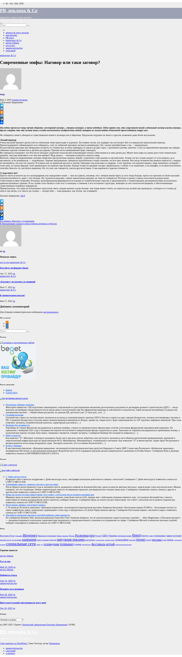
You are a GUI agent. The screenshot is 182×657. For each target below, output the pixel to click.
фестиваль (98, 544)
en (3, 94)
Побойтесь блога (8, 575)
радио (148, 540)
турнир (77, 544)
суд (42, 545)
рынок (170, 540)
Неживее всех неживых (12, 589)
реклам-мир (11, 35)
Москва (71, 536)
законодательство (14, 48)
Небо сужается (13, 435)
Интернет (30, 535)
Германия (18, 536)
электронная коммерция (123, 544)
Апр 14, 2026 (6, 581)
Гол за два (5, 561)
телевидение (51, 544)
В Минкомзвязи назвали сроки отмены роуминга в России (28, 223)
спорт (38, 545)
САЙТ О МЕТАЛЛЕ (13, 470)
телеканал (66, 544)
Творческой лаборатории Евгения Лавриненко (44, 624)
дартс (151, 536)
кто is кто (10, 45)
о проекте (10, 653)
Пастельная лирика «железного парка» (26, 505)
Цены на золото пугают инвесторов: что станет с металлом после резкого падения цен (50, 494)
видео (145, 535)
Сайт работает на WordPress (13, 643)
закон (169, 535)
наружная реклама (71, 539)
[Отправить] (91, 122)
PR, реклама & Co (18, 10)
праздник (132, 540)
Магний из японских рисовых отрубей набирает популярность (38, 515)
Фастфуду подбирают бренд (14, 268)
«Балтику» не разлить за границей (17, 282)
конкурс (53, 540)
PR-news (10, 38)
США (105, 535)
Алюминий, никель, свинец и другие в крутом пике (32, 484)
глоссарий (10, 50)
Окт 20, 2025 (6, 608)
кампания (29, 539)
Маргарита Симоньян (47, 536)
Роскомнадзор (85, 535)
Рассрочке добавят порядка (20, 405)
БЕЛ (23, 196)
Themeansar (54, 643)
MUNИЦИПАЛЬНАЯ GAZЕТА (17, 398)
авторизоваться (50, 312)
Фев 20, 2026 (6, 594)
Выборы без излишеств (18, 425)
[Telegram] (91, 105)
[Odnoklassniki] (91, 112)
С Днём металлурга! (16, 477)
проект (141, 539)
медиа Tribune (12, 43)
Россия (98, 536)
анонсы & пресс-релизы (17, 32)
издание (177, 535)
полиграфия (121, 539)
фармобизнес (86, 544)
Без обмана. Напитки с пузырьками (17, 221)
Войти (9, 390)
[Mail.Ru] (91, 115)
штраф (110, 544)
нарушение (90, 540)
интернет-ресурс (6, 540)
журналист (160, 535)
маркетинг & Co (13, 40)
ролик (164, 540)
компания (45, 540)
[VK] (91, 109)
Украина (112, 535)
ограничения (99, 540)
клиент (39, 540)
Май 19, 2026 (6, 567)
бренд (137, 535)
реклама (157, 539)
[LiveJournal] (91, 119)
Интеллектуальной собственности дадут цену (23, 602)
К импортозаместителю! (12, 295)
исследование (17, 540)
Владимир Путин (7, 536)
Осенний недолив (14, 415)
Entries (11, 393)
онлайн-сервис (110, 540)
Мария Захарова (62, 536)
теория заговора (19, 100)
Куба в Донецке (14, 445)
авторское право (125, 536)
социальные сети (21, 543)
